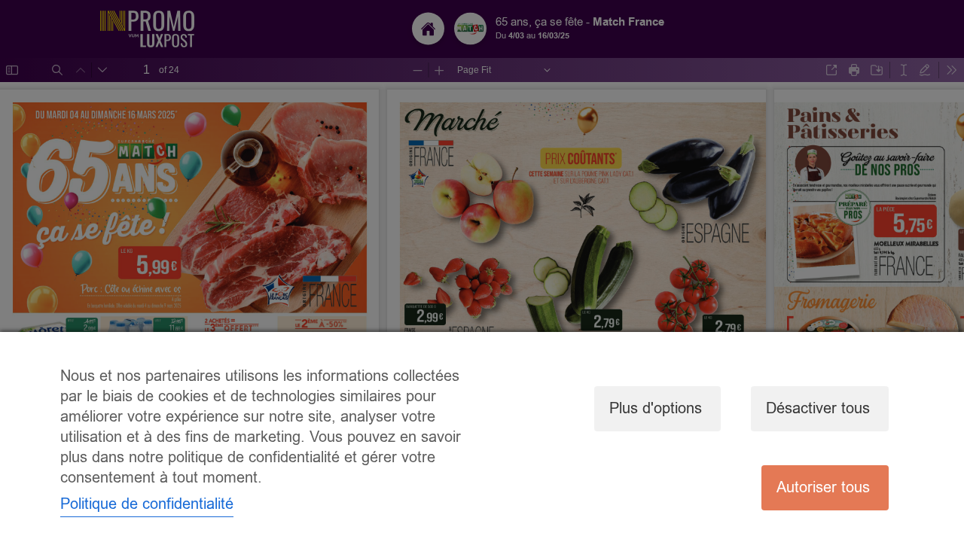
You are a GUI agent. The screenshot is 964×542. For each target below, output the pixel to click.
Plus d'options (655, 408)
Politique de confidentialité (146, 504)
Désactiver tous (818, 408)
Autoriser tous (823, 487)
